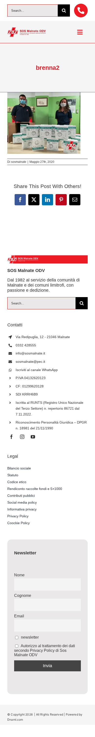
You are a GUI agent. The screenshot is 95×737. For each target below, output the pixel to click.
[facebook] (11, 437)
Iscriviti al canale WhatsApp (37, 370)
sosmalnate (18, 162)
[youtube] (33, 437)
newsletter (29, 637)
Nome (19, 575)
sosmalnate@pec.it (30, 361)
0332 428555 (26, 345)
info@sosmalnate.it (30, 353)
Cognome (22, 595)
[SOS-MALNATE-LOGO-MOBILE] (26, 29)
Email (19, 616)
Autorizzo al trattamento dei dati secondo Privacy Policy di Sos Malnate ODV (44, 650)
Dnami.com (15, 719)
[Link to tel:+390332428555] (81, 10)
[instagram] (22, 437)
